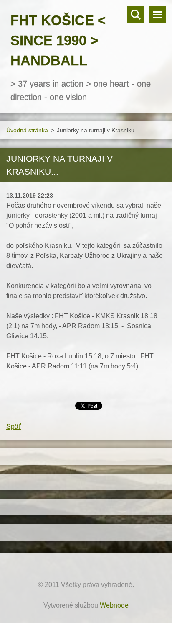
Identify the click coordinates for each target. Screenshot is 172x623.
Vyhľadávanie (135, 14)
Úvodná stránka (27, 130)
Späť (13, 426)
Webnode (114, 605)
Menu (157, 14)
